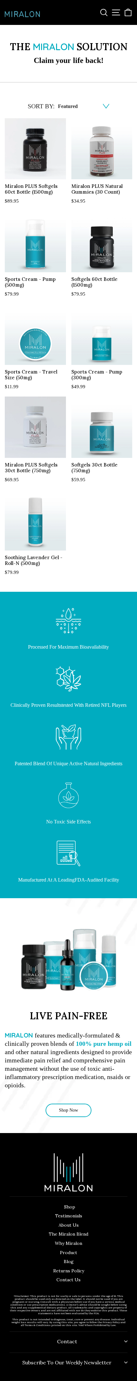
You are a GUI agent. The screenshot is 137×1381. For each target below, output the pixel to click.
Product (68, 1252)
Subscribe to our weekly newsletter (67, 1362)
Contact (67, 1341)
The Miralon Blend (68, 1234)
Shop (69, 1207)
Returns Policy (68, 1271)
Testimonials (68, 1216)
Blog (69, 1261)
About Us (69, 1225)
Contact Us (68, 1280)
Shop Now (68, 1110)
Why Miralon (68, 1243)
